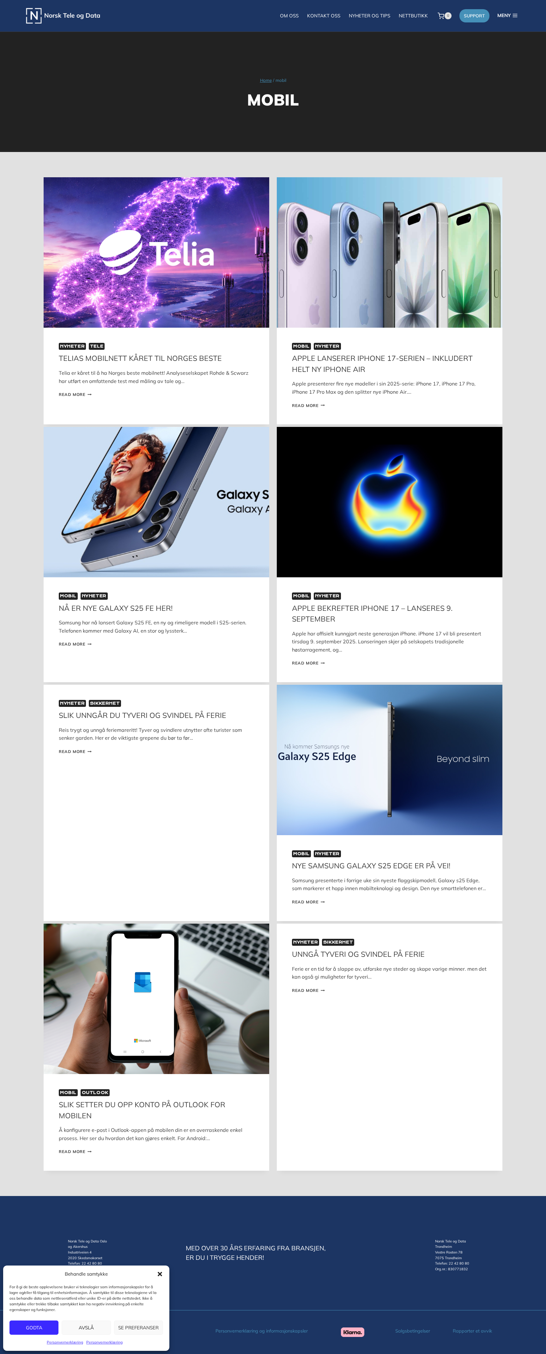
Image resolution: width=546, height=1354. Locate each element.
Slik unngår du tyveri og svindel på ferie (142, 715)
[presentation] (156, 252)
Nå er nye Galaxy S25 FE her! (116, 608)
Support (474, 16)
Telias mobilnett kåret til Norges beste (140, 358)
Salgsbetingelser (412, 1331)
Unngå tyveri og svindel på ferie (358, 954)
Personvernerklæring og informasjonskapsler (261, 1331)
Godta (34, 1328)
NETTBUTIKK (413, 16)
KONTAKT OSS (323, 16)
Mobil (301, 346)
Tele (96, 346)
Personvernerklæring (65, 1342)
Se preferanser (138, 1328)
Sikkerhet (105, 703)
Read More (75, 394)
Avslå (86, 1328)
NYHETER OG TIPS (369, 16)
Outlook (95, 1092)
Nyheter (72, 346)
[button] (160, 1274)
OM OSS (289, 16)
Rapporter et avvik (472, 1331)
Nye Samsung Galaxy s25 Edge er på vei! (371, 865)
